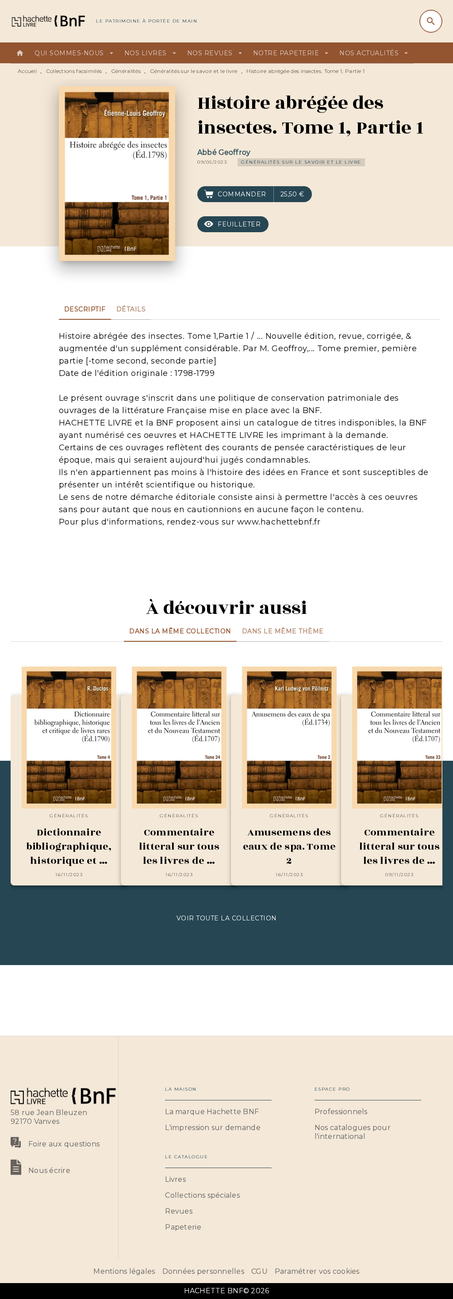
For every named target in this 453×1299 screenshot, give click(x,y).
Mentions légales (124, 1271)
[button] (301, 162)
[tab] (20, 53)
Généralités (126, 71)
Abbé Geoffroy (223, 152)
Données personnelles (203, 1271)
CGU (259, 1271)
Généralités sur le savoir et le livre (194, 71)
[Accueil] (48, 21)
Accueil (27, 71)
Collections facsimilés (74, 71)
